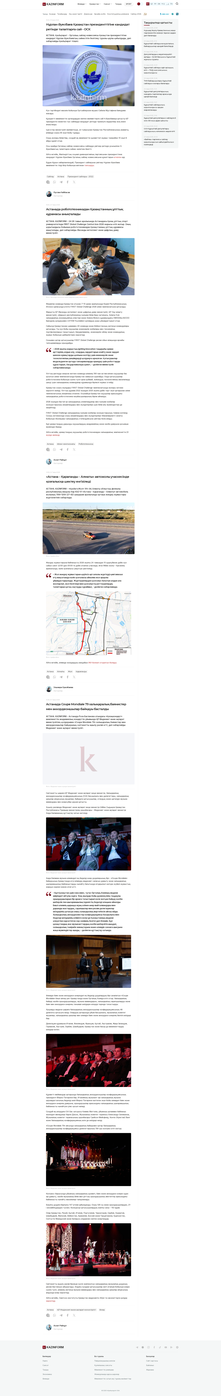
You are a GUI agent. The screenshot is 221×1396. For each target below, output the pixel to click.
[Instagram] (48, 182)
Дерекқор (88, 14)
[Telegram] (61, 182)
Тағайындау (62, 14)
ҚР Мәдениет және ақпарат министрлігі (76, 1316)
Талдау (118, 4)
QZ (151, 4)
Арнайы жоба (99, 14)
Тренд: (45, 14)
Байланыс (150, 1371)
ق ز (167, 4)
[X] (74, 182)
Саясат (46, 1371)
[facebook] (154, 1353)
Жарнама (150, 1375)
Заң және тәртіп (75, 14)
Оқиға (45, 1366)
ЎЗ (171, 4)
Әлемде (46, 1384)
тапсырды (89, 165)
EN (159, 4)
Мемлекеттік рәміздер (104, 1375)
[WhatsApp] (54, 182)
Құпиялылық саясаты (103, 1371)
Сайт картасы (152, 1366)
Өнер (102, 1316)
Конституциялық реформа (118, 14)
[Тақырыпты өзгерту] (140, 4)
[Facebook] (67, 182)
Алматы (60, 671)
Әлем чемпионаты (66, 444)
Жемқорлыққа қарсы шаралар (106, 1380)
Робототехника (86, 444)
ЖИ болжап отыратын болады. (102, 662)
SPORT (129, 4)
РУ (155, 4)
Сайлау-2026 (136, 14)
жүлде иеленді (53, 435)
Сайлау (50, 176)
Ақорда (52, 14)
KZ (148, 4)
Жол (70, 671)
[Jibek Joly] (165, 14)
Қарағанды (81, 671)
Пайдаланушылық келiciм (104, 1366)
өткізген (118, 157)
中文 (163, 4)
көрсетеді (50, 1307)
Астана (60, 176)
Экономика (47, 1380)
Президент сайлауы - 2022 (80, 176)
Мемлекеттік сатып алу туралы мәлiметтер (112, 1384)
